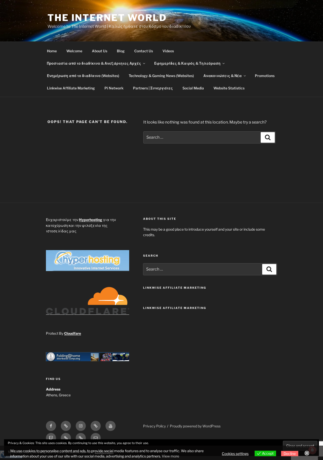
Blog (121, 51)
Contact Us (143, 51)
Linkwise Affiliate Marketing (71, 88)
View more (170, 456)
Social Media (193, 88)
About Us (99, 51)
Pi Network (113, 88)
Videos (168, 51)
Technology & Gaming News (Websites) (161, 76)
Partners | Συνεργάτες (153, 88)
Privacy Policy (154, 426)
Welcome (74, 51)
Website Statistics (229, 88)
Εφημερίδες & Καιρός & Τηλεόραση (187, 63)
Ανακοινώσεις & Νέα (222, 76)
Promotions (265, 76)
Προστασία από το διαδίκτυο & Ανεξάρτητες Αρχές (94, 63)
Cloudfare (72, 333)
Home (52, 51)
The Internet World (107, 17)
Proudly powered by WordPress (195, 426)
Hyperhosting (90, 219)
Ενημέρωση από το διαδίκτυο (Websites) (83, 76)
